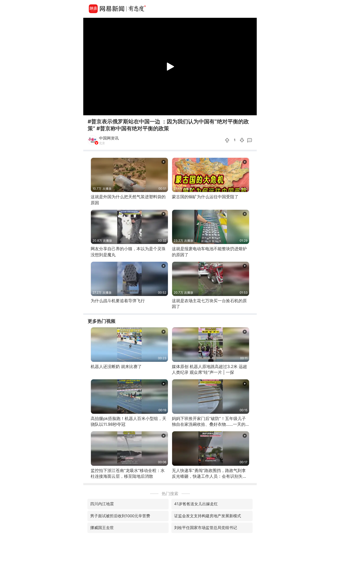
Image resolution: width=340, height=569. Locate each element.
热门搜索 (170, 493)
